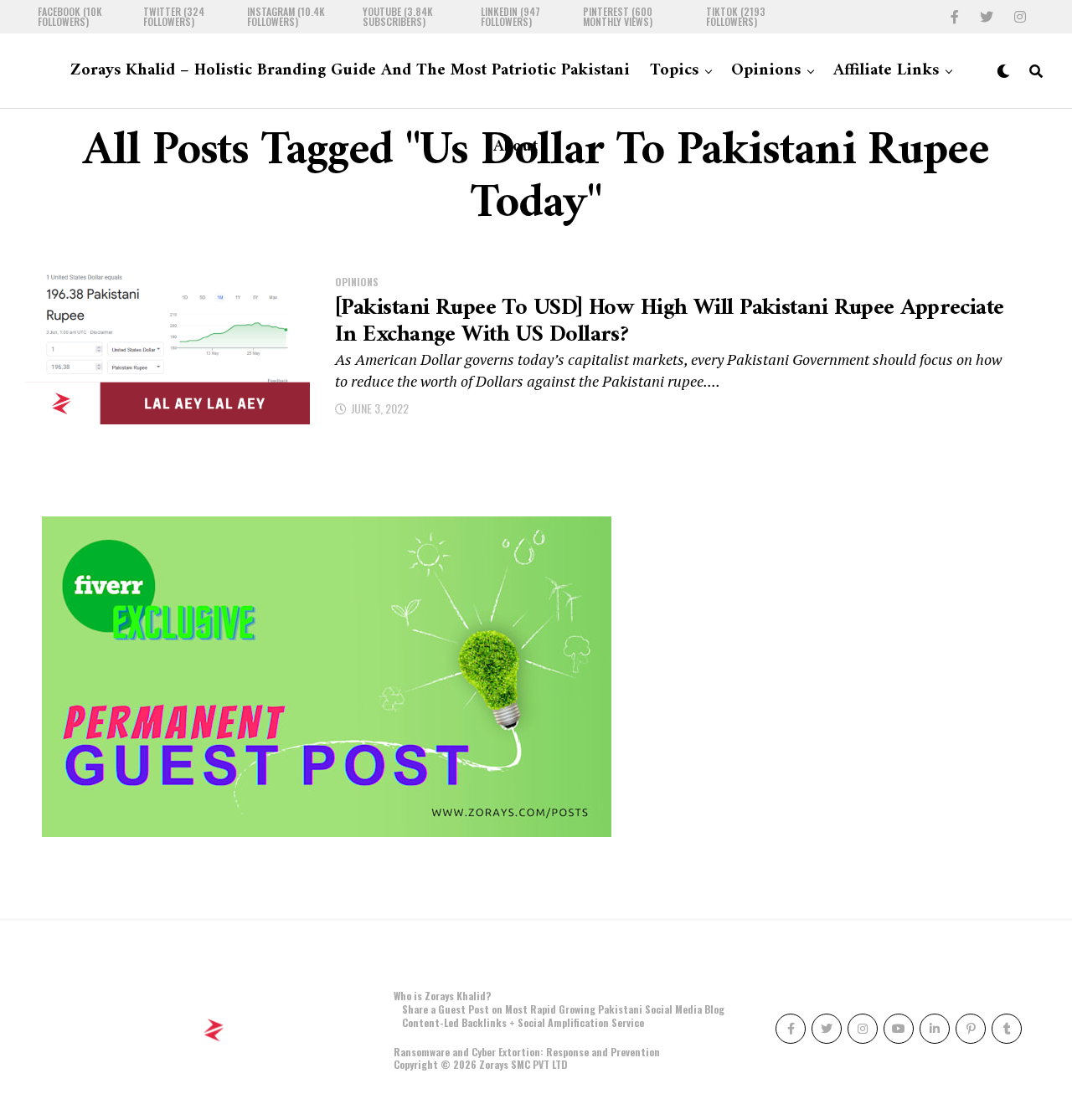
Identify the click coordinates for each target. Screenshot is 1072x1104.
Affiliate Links (886, 70)
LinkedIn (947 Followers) (510, 17)
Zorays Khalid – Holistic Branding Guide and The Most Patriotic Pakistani (350, 70)
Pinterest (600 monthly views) (617, 17)
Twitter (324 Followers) (173, 17)
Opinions (766, 70)
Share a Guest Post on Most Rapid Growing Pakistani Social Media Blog (563, 1009)
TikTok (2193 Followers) (735, 17)
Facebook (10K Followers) (70, 17)
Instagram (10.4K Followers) (286, 17)
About (515, 147)
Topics (674, 70)
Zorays (493, 1064)
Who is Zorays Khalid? (442, 995)
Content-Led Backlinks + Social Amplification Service (523, 1022)
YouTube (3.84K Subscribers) (398, 17)
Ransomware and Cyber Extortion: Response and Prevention (527, 1052)
